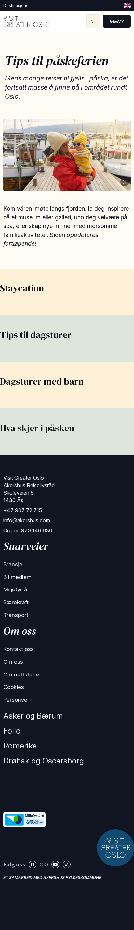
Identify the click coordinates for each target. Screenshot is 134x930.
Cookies (13, 687)
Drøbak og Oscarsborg (43, 760)
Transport (15, 615)
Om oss (13, 662)
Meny (117, 21)
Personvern (18, 699)
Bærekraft (16, 602)
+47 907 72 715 (22, 510)
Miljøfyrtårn (18, 589)
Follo (11, 730)
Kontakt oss (18, 649)
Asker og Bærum (33, 715)
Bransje (12, 564)
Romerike (20, 745)
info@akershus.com (26, 520)
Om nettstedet (22, 674)
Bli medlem (17, 577)
